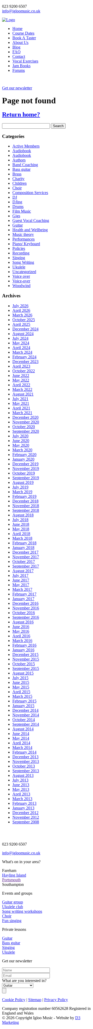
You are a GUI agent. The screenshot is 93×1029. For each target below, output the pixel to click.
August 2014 (23, 729)
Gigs (16, 216)
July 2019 (20, 487)
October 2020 (23, 426)
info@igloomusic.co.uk (21, 11)
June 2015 (20, 682)
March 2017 (22, 589)
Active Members (26, 146)
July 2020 (20, 436)
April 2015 (21, 692)
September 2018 (25, 510)
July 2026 (20, 306)
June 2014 (20, 733)
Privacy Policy (56, 999)
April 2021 (21, 408)
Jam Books (21, 66)
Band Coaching (25, 165)
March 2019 (22, 492)
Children (19, 183)
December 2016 (25, 603)
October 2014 (23, 719)
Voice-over (21, 281)
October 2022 (23, 371)
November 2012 (25, 817)
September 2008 (25, 822)
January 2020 (23, 459)
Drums (18, 206)
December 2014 (25, 710)
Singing (18, 258)
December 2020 (25, 417)
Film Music (21, 211)
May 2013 (20, 789)
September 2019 (25, 478)
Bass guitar (21, 169)
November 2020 (25, 422)
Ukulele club (12, 906)
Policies (18, 248)
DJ (14, 197)
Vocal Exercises (25, 61)
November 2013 (25, 761)
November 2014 (25, 715)
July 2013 (20, 780)
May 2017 (20, 585)
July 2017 (20, 575)
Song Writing (23, 262)
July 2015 (20, 678)
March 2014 (22, 747)
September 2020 (25, 431)
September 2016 (25, 617)
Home (17, 28)
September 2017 (25, 566)
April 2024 (21, 347)
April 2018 (21, 533)
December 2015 (25, 654)
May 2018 (20, 529)
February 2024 (24, 357)
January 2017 (23, 599)
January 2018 (23, 547)
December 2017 (25, 552)
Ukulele (18, 267)
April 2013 (21, 794)
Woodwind (21, 285)
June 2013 (20, 785)
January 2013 (23, 808)
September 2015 (25, 668)
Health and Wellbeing (30, 230)
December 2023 (25, 361)
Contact (18, 56)
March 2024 (22, 352)
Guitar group (12, 902)
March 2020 (22, 450)
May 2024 (20, 343)
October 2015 (23, 664)
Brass (16, 174)
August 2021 (23, 394)
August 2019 (23, 482)
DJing (17, 202)
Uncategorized (24, 271)
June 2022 (20, 375)
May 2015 (20, 687)
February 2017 (24, 594)
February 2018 (24, 543)
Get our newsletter (17, 88)
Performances (23, 239)
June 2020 (20, 440)
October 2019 (23, 473)
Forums (18, 70)
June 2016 (20, 626)
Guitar (17, 225)
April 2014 (21, 743)
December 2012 (25, 812)
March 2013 (22, 798)
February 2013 (24, 803)
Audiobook (21, 151)
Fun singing (11, 920)
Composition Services (30, 192)
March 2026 (22, 315)
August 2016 (23, 622)
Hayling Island (14, 875)
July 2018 (20, 519)
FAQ (16, 52)
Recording (20, 253)
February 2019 (24, 496)
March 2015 (22, 696)
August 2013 (23, 775)
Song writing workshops (22, 911)
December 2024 (25, 329)
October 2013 (23, 766)
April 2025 (21, 324)
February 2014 (24, 752)
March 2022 (22, 389)
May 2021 (20, 403)
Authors (19, 160)
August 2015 (23, 673)
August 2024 (23, 333)
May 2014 (20, 738)
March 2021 (22, 413)
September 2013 (25, 771)
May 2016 (20, 631)
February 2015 (24, 701)
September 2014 (25, 724)
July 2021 (20, 399)
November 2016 (25, 608)
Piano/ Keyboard (26, 244)
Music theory (23, 234)
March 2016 (22, 640)
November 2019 (25, 468)
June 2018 (20, 524)
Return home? (21, 114)
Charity (18, 178)
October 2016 (23, 612)
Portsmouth (11, 880)
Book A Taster (24, 38)
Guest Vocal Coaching (30, 220)
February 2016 (24, 645)
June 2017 (20, 580)
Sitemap (34, 999)
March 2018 (22, 538)
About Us (20, 42)
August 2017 (23, 571)
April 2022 (21, 385)
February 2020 (24, 454)
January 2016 (23, 650)
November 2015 (25, 659)
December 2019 (25, 464)
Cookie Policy (13, 999)
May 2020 (20, 445)
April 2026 (21, 310)
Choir (17, 188)
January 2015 (23, 705)
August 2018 (23, 515)
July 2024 (20, 338)
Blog (16, 47)
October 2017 (23, 561)
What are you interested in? (24, 980)
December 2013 (25, 757)
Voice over (21, 276)
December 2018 (25, 501)
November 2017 (25, 557)
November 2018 (25, 506)
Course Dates (23, 33)
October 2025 (23, 320)
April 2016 (21, 636)
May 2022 (20, 380)
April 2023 (21, 366)
